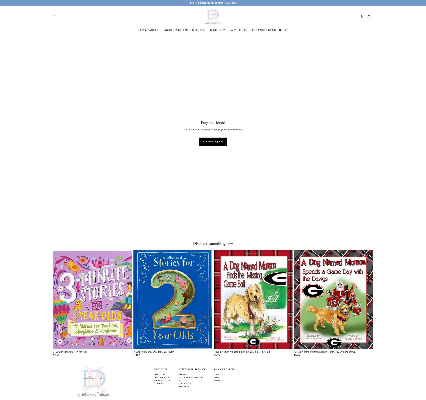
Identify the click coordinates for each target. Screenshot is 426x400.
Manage (218, 381)
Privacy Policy (162, 381)
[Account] (361, 16)
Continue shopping (213, 141)
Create (218, 375)
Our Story (159, 375)
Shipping (184, 375)
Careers (158, 384)
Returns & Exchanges (191, 378)
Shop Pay (184, 387)
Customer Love (162, 378)
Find (216, 378)
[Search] (54, 16)
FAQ (181, 381)
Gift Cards (185, 384)
